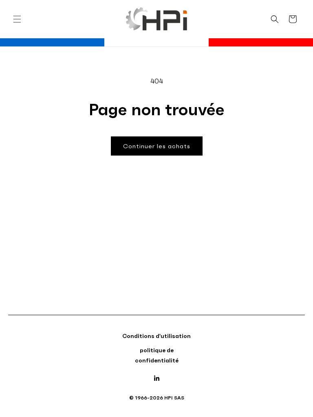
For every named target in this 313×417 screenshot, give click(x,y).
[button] (17, 19)
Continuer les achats (156, 146)
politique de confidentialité (157, 355)
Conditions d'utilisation (156, 336)
